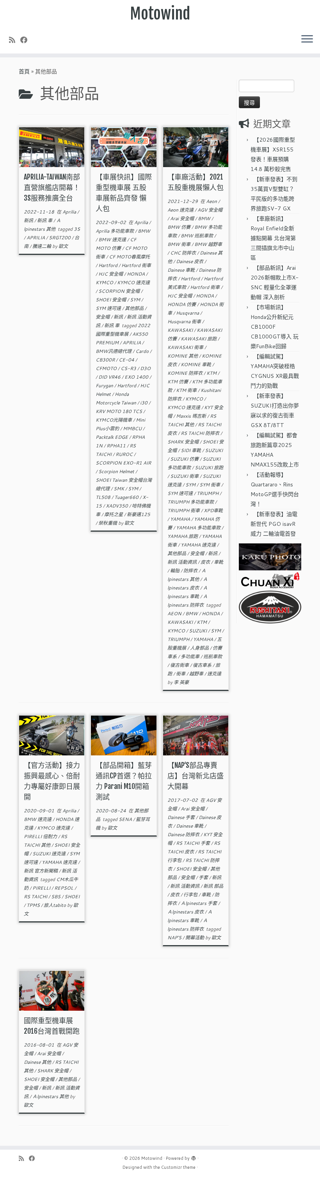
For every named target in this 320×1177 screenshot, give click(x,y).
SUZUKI (214, 450)
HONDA (136, 274)
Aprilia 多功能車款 (115, 231)
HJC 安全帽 (111, 274)
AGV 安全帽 (209, 210)
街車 (181, 673)
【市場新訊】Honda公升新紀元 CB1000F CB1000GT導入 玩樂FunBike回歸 (275, 326)
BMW (144, 231)
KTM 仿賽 (178, 381)
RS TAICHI (36, 896)
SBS (56, 896)
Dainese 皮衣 (190, 261)
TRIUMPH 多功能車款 (191, 502)
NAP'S (175, 937)
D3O (145, 368)
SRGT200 (60, 237)
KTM (212, 373)
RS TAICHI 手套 (193, 843)
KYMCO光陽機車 (114, 420)
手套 (204, 877)
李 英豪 (181, 682)
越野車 (196, 673)
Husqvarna (188, 313)
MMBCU (133, 428)
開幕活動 (195, 937)
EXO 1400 (136, 377)
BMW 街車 (179, 244)
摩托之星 (114, 514)
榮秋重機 (108, 523)
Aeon (212, 201)
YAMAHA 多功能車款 (199, 527)
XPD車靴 (213, 510)
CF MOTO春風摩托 (129, 256)
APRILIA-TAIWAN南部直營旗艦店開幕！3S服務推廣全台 (52, 187)
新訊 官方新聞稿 (41, 870)
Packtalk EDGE (112, 437)
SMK (119, 488)
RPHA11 (117, 445)
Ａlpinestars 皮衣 (186, 911)
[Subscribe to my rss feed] (14, 40)
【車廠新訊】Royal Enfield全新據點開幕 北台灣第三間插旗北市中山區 (273, 238)
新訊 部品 (213, 886)
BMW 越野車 (208, 244)
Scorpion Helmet (116, 471)
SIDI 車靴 (191, 450)
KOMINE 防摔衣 (185, 373)
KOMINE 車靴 (196, 364)
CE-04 (127, 359)
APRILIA (36, 237)
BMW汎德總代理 (114, 351)
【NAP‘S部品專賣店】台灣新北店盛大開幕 (195, 776)
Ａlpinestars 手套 (199, 903)
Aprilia (69, 211)
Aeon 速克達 (181, 210)
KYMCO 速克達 (133, 282)
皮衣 (206, 562)
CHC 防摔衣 (183, 252)
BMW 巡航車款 (197, 235)
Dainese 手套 (181, 817)
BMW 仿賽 (179, 227)
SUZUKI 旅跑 (209, 467)
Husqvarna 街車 (184, 321)
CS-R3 (129, 368)
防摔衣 (191, 570)
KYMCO (105, 282)
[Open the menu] (307, 39)
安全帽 (103, 316)
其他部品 (135, 308)
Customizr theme (178, 1167)
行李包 (191, 894)
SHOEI (72, 896)
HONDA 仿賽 (182, 304)
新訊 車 (45, 220)
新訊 (29, 220)
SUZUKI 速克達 (49, 853)
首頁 (24, 71)
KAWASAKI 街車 (185, 347)
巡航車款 (212, 656)
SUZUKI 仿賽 (185, 459)
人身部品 (200, 648)
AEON (175, 613)
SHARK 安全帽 (183, 441)
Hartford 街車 (136, 265)
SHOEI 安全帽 (111, 299)
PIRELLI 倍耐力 (41, 836)
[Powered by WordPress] (193, 1156)
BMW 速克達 (112, 239)
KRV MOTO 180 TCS (119, 411)
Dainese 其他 (38, 1062)
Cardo (142, 351)
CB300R (106, 359)
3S (77, 229)
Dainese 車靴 (181, 270)
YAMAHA (180, 519)
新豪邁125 (138, 514)
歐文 (63, 246)
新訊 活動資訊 (182, 562)
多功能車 (191, 656)
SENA (126, 819)
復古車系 (203, 665)
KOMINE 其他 (183, 356)
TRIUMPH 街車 (184, 510)
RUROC (125, 454)
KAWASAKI (180, 330)
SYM (135, 299)
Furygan (105, 385)
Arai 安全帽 (182, 218)
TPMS (34, 905)
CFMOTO (107, 368)
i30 (144, 402)
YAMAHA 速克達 (199, 544)
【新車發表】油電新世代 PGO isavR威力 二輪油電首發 (274, 524)
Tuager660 (127, 497)
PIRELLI (42, 888)
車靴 (218, 562)
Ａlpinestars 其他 (51, 1096)
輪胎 (175, 570)
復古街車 (180, 665)
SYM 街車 (210, 484)
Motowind (160, 13)
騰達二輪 (42, 246)
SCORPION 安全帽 (119, 291)
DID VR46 (110, 377)
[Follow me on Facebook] (26, 40)
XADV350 (117, 505)
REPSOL (64, 888)
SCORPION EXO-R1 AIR (123, 462)
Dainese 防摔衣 (184, 834)
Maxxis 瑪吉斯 (191, 416)
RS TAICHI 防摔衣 (200, 433)
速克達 (214, 673)
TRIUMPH (208, 493)
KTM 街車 (187, 390)
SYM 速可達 (109, 308)
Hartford (108, 265)
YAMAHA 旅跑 (183, 536)
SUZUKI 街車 (185, 476)
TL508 (104, 497)
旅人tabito (55, 905)
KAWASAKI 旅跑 (199, 338)
